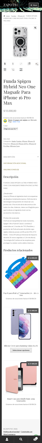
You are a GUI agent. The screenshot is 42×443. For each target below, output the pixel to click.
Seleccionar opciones (21, 350)
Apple (14, 141)
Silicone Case (15, 146)
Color (5, 126)
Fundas (13, 16)
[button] (35, 27)
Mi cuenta (7, 439)
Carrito (32, 437)
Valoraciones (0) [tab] (11, 169)
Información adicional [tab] (14, 163)
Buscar (21, 439)
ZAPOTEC (11, 4)
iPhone (24, 141)
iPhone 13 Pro (23, 144)
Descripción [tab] (9, 157)
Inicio (8, 16)
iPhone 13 (21, 16)
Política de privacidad (11, 432)
